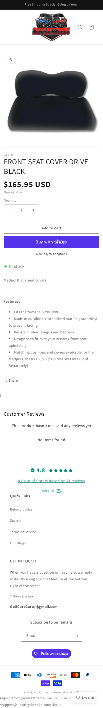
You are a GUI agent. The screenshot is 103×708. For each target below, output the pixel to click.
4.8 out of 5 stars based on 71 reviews (51, 480)
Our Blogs (18, 543)
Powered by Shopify (66, 692)
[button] (10, 27)
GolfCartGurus (43, 692)
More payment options (51, 254)
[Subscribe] (76, 636)
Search (15, 520)
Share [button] (13, 380)
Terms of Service (23, 532)
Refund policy (21, 509)
